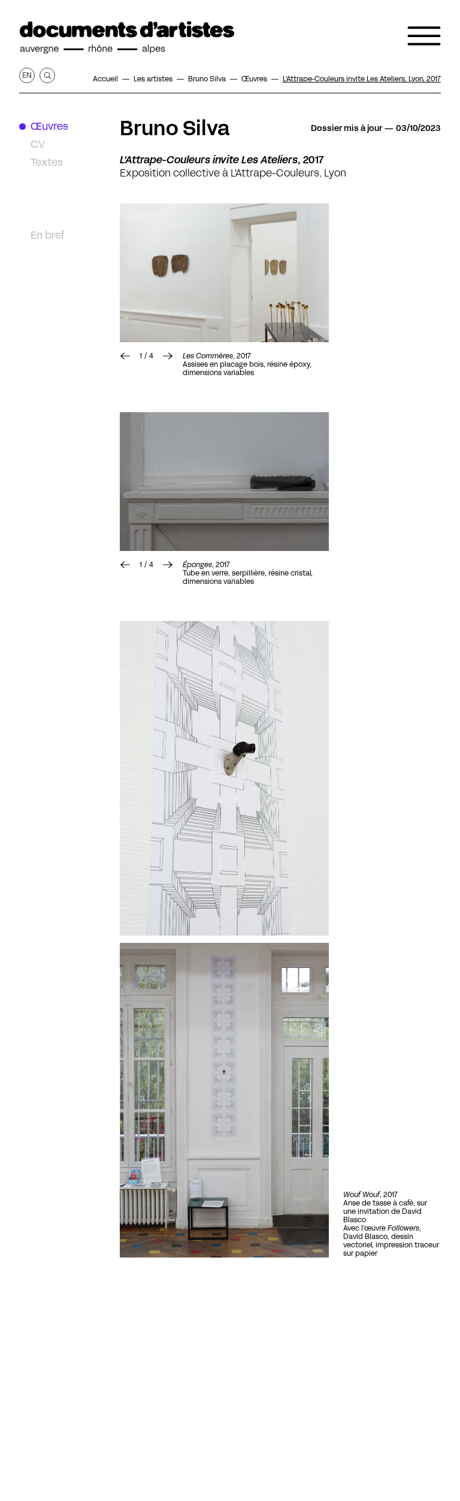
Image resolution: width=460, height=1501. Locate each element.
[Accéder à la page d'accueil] (127, 37)
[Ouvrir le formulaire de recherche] (47, 75)
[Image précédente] (125, 356)
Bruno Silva (175, 128)
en (27, 75)
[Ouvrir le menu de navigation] (424, 36)
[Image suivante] (224, 272)
